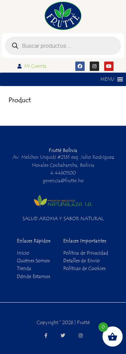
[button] (107, 79)
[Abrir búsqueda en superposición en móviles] (63, 45)
